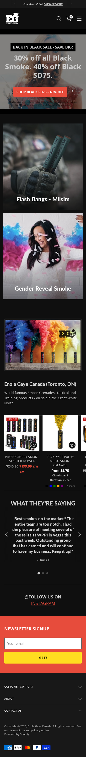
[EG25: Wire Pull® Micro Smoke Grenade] (60, 433)
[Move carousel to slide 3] (47, 573)
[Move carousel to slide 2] (43, 573)
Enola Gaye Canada (39, 726)
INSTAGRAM (43, 603)
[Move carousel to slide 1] (39, 573)
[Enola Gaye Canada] (12, 18)
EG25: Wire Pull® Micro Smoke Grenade (60, 461)
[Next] (71, 4)
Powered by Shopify (17, 734)
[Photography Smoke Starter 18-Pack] (21, 433)
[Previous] (14, 4)
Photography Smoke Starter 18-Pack (22, 459)
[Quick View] (33, 445)
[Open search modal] (59, 19)
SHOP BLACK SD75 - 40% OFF (40, 92)
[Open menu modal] (79, 19)
